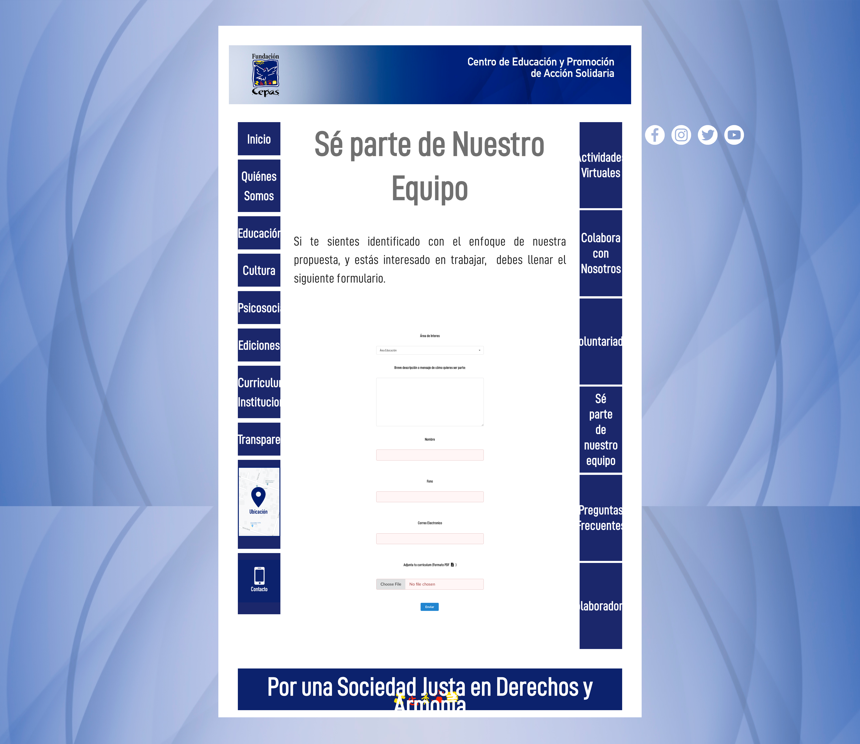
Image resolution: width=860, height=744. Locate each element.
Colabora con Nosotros (601, 253)
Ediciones (259, 345)
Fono (430, 481)
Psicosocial (263, 307)
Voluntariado (601, 341)
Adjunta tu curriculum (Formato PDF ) (430, 565)
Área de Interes (430, 336)
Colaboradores (601, 605)
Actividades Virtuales (600, 165)
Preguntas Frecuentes (601, 518)
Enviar (429, 607)
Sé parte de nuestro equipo (601, 429)
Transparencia (268, 439)
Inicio (259, 139)
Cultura (259, 270)
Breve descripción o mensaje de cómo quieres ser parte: (430, 368)
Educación (260, 233)
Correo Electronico (430, 523)
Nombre (430, 439)
